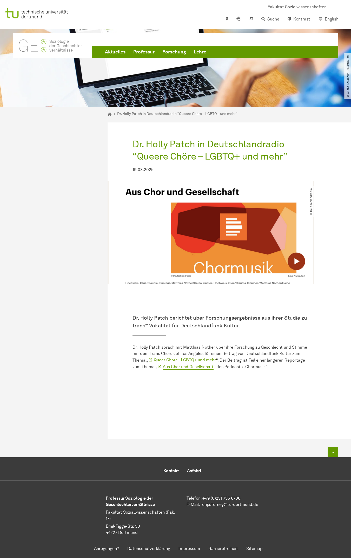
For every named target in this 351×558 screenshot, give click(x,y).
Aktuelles (115, 52)
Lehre (200, 52)
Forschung (174, 52)
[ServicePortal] (238, 19)
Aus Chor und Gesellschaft (188, 366)
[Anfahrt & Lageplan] (226, 19)
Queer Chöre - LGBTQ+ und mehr (185, 359)
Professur (144, 52)
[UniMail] (251, 19)
